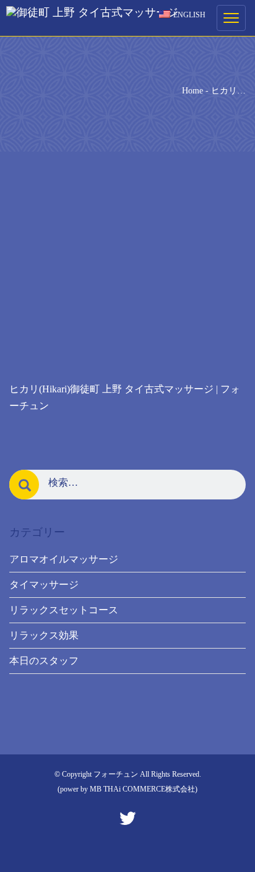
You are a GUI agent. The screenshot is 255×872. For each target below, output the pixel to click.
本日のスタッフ (44, 660)
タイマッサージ (44, 584)
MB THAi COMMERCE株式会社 (142, 789)
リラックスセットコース (63, 610)
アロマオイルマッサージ (63, 559)
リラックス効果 (44, 635)
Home (192, 90)
